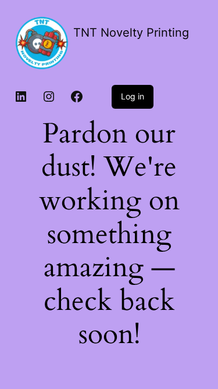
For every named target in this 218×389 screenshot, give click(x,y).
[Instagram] (49, 97)
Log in (132, 96)
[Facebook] (77, 97)
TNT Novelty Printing (131, 33)
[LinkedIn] (21, 97)
